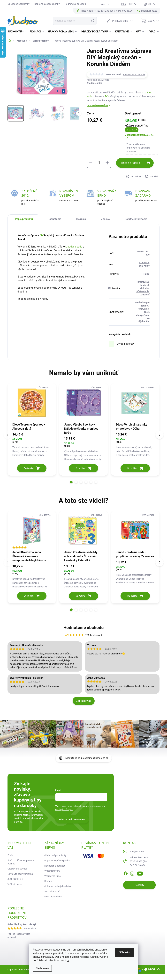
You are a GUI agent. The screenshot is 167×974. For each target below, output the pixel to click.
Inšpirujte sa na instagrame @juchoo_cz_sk (86, 758)
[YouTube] (140, 872)
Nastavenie (42, 968)
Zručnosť (145, 294)
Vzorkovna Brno (52, 876)
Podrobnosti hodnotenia (134, 74)
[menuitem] (17, 32)
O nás (10, 855)
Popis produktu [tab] (24, 219)
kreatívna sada (73, 246)
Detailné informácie (97, 106)
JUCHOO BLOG (15, 879)
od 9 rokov (144, 265)
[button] (71, 482)
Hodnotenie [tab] (54, 219)
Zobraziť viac (83, 700)
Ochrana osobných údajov (57, 886)
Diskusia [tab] (81, 219)
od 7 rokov (144, 262)
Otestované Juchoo (17, 868)
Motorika (144, 288)
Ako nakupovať (52, 891)
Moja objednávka (53, 896)
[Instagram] (132, 872)
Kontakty (49, 881)
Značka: (94, 83)
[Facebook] (125, 872)
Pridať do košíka (130, 163)
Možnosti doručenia (139, 136)
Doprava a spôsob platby (47, 4)
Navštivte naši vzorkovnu (20, 874)
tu (68, 960)
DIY (107, 96)
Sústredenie (142, 291)
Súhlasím (124, 952)
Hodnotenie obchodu (75, 4)
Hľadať (92, 20)
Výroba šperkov (126, 343)
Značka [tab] (105, 219)
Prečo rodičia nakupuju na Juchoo (21, 862)
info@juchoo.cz (137, 851)
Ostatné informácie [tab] (136, 219)
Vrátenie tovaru (15, 884)
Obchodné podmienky (19, 4)
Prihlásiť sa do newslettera (72, 819)
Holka (147, 274)
